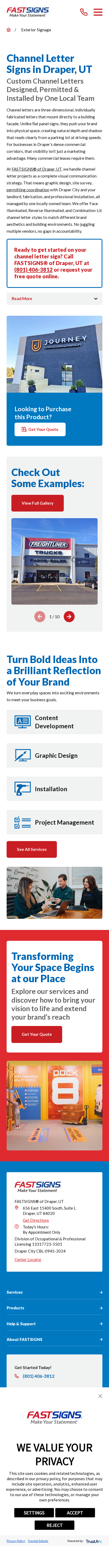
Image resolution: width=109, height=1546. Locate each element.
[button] (100, 1396)
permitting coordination (28, 189)
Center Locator (28, 1259)
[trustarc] (93, 1540)
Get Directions (36, 1220)
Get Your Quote (43, 429)
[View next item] (69, 616)
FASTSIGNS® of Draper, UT (37, 169)
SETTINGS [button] (34, 1513)
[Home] (28, 12)
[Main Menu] (98, 12)
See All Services (32, 849)
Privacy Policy (16, 1541)
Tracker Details (38, 1541)
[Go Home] (9, 30)
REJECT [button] (55, 1525)
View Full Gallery (37, 503)
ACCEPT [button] (75, 1513)
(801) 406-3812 (33, 269)
